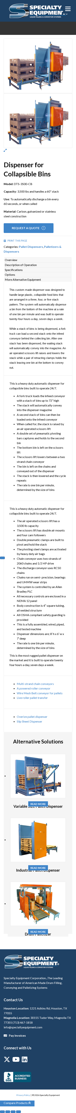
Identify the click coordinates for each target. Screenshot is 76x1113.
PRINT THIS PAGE (17, 240)
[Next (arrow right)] (2, 558)
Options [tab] (10, 274)
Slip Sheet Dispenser (29, 721)
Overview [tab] (11, 260)
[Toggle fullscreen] (7, 1111)
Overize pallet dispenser (32, 716)
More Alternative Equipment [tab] (23, 279)
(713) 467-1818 (23, 1022)
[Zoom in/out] (2, 1111)
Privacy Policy (23, 1095)
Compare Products (16, 1103)
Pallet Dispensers (31, 246)
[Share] (13, 1111)
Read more (38, 804)
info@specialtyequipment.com (23, 1027)
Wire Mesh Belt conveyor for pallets (40, 693)
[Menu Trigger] (68, 9)
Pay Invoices (17, 1035)
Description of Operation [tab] (21, 265)
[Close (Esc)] (18, 1111)
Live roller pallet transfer (32, 697)
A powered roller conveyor (33, 688)
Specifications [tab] (14, 270)
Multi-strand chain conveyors (35, 683)
